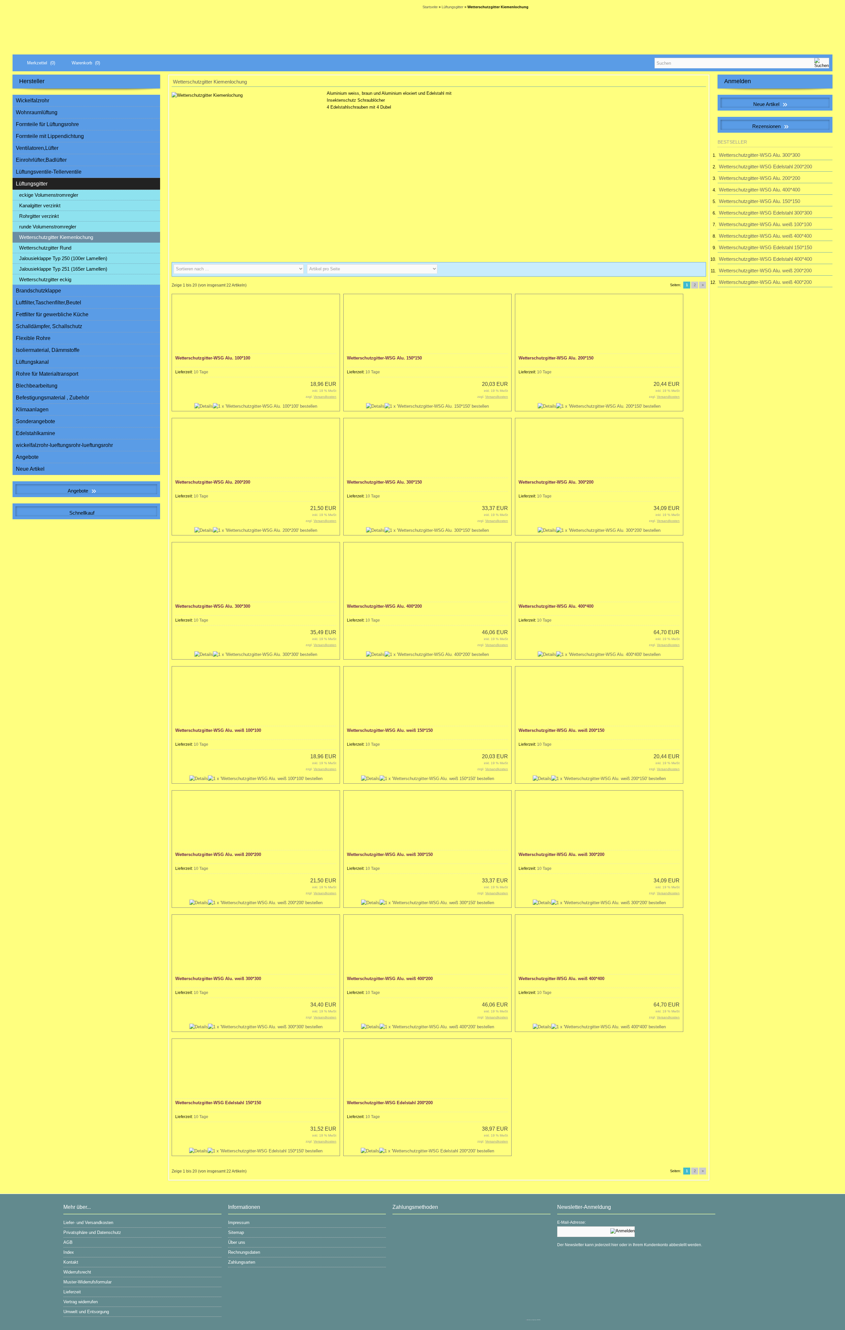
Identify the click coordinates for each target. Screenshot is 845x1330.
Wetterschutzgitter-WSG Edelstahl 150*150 (218, 1102)
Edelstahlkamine (35, 433)
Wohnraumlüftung (36, 112)
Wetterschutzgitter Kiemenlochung (56, 237)
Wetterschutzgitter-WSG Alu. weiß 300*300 (218, 978)
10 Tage (201, 372)
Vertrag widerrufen (80, 1301)
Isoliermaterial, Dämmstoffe (48, 350)
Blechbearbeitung (36, 386)
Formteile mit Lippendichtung (50, 136)
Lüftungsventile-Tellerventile (49, 172)
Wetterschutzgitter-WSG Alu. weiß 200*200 (218, 854)
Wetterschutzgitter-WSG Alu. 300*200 (556, 482)
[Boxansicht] (688, 269)
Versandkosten (325, 396)
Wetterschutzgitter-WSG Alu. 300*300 (212, 606)
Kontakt (70, 1262)
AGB (68, 1242)
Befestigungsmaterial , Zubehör (52, 397)
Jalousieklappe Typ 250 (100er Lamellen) (63, 258)
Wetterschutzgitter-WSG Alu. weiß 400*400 (561, 978)
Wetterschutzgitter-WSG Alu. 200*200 (212, 482)
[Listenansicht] (698, 269)
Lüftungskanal (32, 362)
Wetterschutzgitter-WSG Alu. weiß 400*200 (390, 978)
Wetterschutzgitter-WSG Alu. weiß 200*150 (561, 730)
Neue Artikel (30, 469)
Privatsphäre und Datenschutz (92, 1232)
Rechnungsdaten (244, 1252)
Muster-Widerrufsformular (87, 1281)
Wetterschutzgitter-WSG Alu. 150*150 (384, 358)
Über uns (236, 1242)
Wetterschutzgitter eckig (45, 279)
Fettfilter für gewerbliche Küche (52, 314)
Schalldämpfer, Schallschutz (49, 326)
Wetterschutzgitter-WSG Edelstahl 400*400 (765, 259)
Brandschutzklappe (38, 290)
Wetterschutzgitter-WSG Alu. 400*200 (384, 606)
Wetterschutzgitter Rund (45, 248)
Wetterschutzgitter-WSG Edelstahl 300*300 (765, 213)
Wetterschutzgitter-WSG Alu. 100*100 (212, 358)
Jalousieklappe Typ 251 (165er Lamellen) (63, 269)
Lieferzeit (72, 1291)
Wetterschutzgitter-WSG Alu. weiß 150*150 (390, 730)
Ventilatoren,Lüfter (37, 148)
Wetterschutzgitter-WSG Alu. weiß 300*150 (390, 854)
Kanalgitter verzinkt (39, 205)
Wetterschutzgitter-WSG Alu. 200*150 (556, 358)
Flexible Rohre (33, 338)
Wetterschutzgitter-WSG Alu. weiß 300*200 (561, 854)
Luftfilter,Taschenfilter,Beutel (48, 302)
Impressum (239, 1222)
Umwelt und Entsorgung (86, 1311)
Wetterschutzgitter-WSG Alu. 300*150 (384, 482)
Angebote (27, 457)
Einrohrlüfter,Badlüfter (41, 160)
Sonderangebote (35, 421)
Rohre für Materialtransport (47, 374)
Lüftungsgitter (32, 184)
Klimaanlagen (32, 409)
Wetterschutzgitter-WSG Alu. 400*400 (556, 606)
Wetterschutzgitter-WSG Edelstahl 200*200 (390, 1102)
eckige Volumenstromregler (48, 195)
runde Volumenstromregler (47, 226)
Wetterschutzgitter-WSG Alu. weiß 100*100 (218, 730)
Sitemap (236, 1232)
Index (68, 1252)
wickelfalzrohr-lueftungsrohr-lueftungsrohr (64, 445)
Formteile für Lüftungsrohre (47, 124)
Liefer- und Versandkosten (88, 1222)
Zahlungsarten (241, 1262)
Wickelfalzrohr (32, 100)
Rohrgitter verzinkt (39, 216)
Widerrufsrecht (77, 1272)
